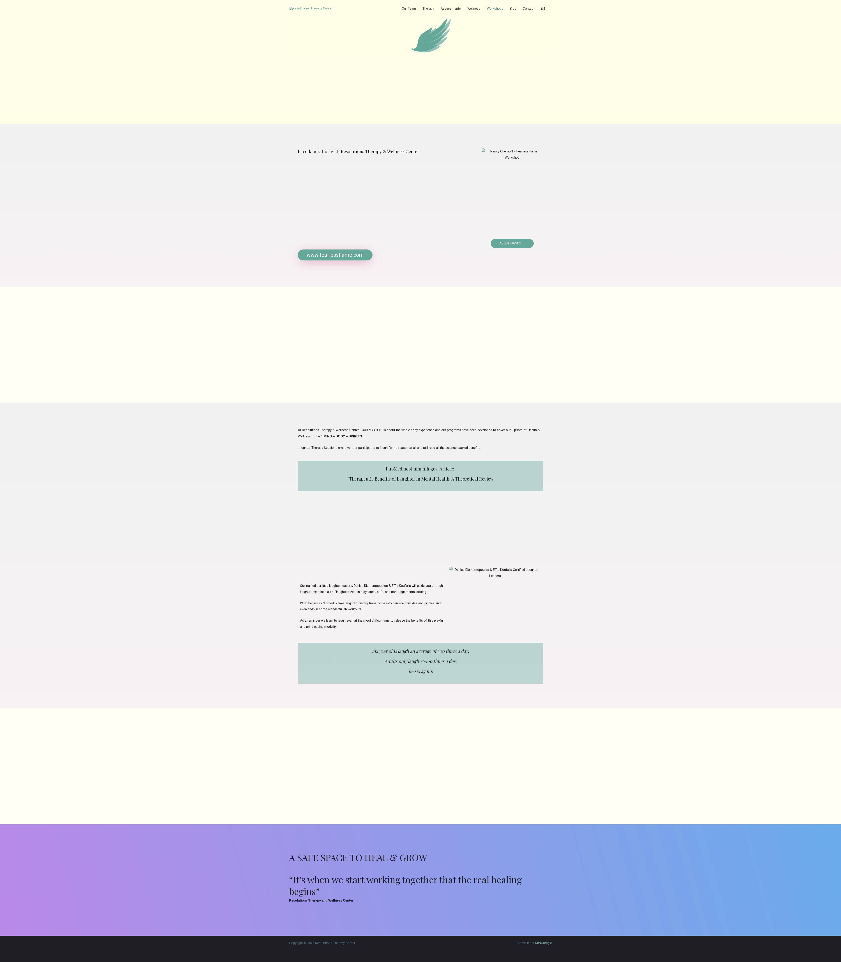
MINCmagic (543, 943)
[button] (547, 8)
